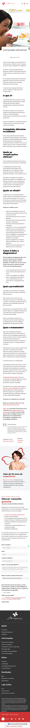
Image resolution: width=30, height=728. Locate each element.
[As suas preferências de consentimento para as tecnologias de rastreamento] (28, 546)
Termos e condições (7, 599)
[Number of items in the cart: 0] (27, 3)
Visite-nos (6, 408)
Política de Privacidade (16, 597)
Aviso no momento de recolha (14, 726)
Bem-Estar (6, 441)
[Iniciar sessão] (24, 3)
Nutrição (11, 441)
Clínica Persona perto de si (10, 404)
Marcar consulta (5, 601)
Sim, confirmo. (7, 592)
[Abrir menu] (22, 4)
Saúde (10, 439)
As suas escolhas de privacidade (18, 724)
